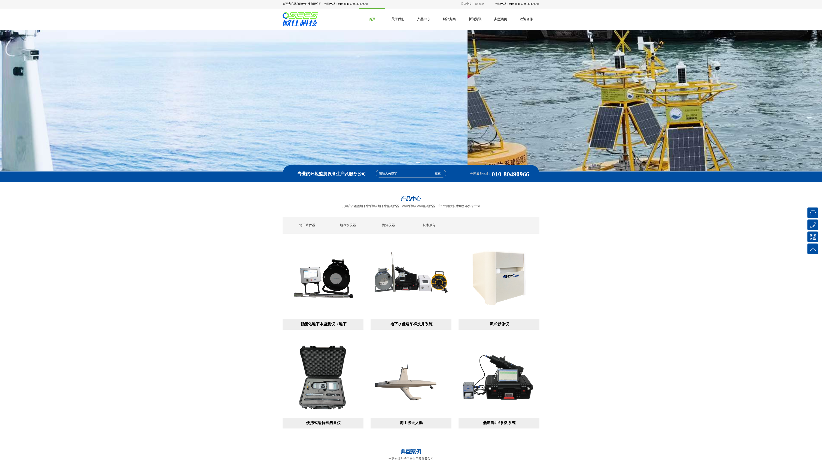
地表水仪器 (348, 225)
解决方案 (449, 19)
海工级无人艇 (411, 423)
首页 (372, 19)
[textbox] (405, 173)
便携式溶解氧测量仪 (323, 423)
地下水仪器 (307, 225)
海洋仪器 (388, 225)
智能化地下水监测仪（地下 (323, 324)
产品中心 (423, 19)
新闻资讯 (475, 19)
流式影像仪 (499, 324)
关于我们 (398, 19)
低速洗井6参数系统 (499, 423)
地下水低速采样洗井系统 (411, 324)
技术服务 (429, 225)
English (479, 3)
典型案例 (500, 19)
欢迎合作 (526, 19)
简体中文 (466, 3)
